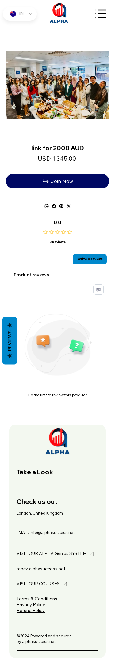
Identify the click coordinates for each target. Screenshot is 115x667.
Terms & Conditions (37, 599)
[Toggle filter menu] (98, 289)
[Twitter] (69, 206)
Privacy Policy (31, 604)
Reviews (9, 340)
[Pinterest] (61, 206)
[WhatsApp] (47, 206)
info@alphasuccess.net (52, 532)
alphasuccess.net (39, 641)
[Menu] (100, 14)
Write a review (90, 259)
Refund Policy (31, 610)
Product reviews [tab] (31, 275)
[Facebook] (54, 206)
